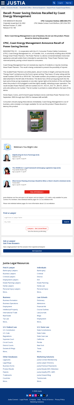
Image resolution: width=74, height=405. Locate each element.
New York (40, 345)
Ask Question (37, 251)
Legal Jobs (6, 360)
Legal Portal (24, 399)
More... (5, 292)
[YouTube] (30, 395)
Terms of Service (47, 399)
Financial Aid (41, 306)
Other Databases (10, 357)
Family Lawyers (8, 286)
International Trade (10, 313)
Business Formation (10, 300)
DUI (38, 280)
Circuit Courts (8, 342)
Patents (5, 372)
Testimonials (41, 378)
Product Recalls (8, 369)
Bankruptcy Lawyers (10, 270)
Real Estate (7, 316)
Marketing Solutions (45, 357)
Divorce (39, 277)
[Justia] (16, 3)
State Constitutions (44, 330)
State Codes (41, 333)
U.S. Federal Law (10, 327)
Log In (60, 3)
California (40, 339)
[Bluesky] (41, 395)
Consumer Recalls (12, 7)
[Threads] (38, 395)
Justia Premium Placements (47, 366)
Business (6, 297)
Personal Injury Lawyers (11, 289)
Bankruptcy (41, 270)
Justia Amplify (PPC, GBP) (46, 372)
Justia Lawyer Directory (45, 363)
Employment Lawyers (10, 280)
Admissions (41, 303)
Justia (3, 7)
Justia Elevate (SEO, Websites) (47, 369)
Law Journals (41, 313)
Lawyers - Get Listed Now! (37, 228)
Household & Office (25, 7)
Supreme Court (8, 339)
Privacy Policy (60, 399)
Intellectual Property (10, 309)
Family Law (41, 286)
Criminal (40, 274)
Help (39, 399)
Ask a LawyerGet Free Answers (11, 242)
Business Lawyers (9, 274)
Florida (39, 342)
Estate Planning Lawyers (12, 283)
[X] (44, 395)
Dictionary (40, 300)
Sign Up (68, 3)
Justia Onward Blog (44, 375)
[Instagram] (35, 395)
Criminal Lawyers (9, 277)
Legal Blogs (7, 363)
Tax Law (6, 319)
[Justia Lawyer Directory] (47, 395)
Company (32, 399)
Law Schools (42, 297)
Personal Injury (42, 289)
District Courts (8, 345)
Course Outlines (43, 309)
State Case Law (42, 336)
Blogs (39, 316)
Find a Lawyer (9, 213)
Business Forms (8, 366)
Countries (6, 378)
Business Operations (10, 303)
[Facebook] (33, 395)
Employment (7, 306)
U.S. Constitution (9, 330)
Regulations (7, 336)
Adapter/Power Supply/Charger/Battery (58, 7)
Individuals (41, 267)
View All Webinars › (37, 192)
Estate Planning (42, 283)
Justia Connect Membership (47, 360)
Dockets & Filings (9, 348)
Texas (39, 348)
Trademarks (7, 375)
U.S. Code (6, 333)
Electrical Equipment (39, 7)
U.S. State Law (43, 327)
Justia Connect (13, 399)
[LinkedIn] (27, 395)
